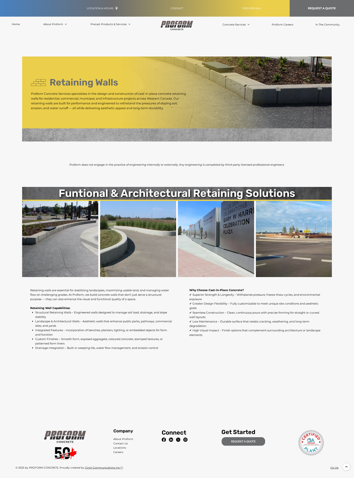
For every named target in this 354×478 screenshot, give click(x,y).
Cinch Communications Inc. (102, 467)
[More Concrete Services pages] (248, 24)
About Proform (123, 439)
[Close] (346, 467)
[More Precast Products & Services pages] (129, 24)
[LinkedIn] (171, 440)
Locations (119, 447)
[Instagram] (185, 440)
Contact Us (120, 443)
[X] (178, 440)
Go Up (334, 467)
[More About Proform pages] (66, 24)
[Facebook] (164, 440)
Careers (118, 452)
